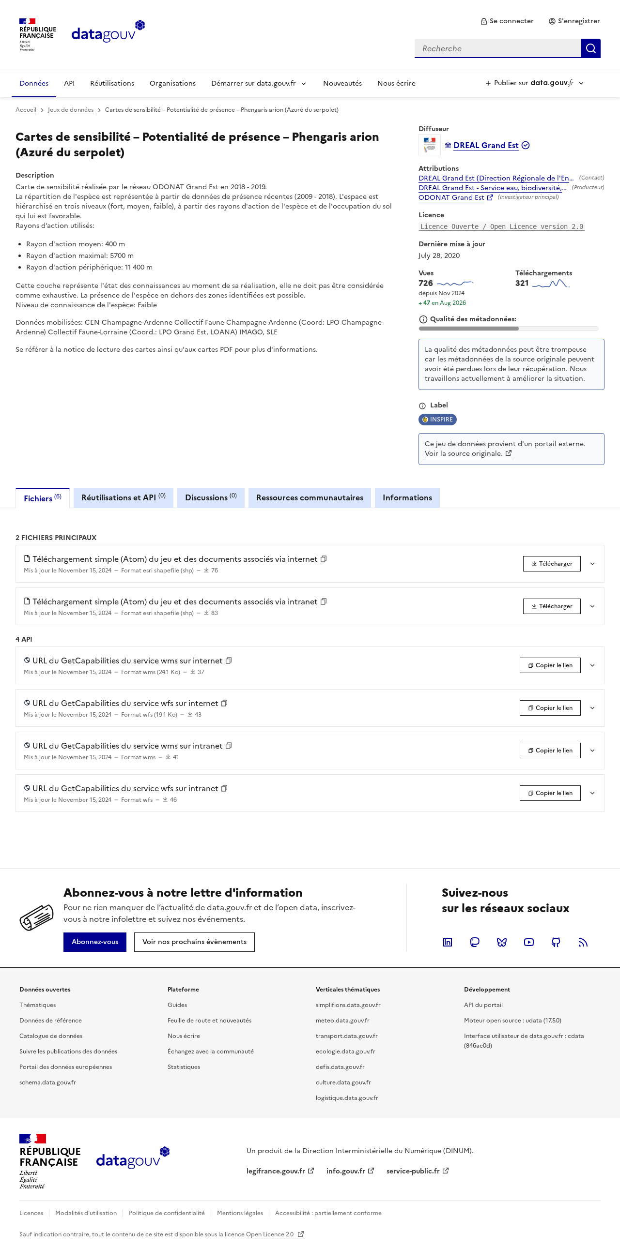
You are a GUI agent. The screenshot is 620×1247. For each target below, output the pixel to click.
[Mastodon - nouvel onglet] (474, 942)
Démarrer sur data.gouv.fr (253, 83)
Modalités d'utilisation (86, 1213)
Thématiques (37, 1005)
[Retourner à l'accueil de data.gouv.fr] (108, 34)
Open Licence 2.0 (270, 1234)
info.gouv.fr (345, 1171)
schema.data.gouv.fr (47, 1082)
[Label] (422, 406)
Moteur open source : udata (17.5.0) (512, 1020)
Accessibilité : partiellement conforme (328, 1213)
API (69, 83)
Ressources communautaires (309, 497)
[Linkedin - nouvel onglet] (447, 942)
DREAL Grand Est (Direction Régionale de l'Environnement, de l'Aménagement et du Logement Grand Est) (496, 178)
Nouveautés (342, 83)
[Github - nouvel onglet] (556, 942)
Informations (407, 497)
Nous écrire (396, 83)
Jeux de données (70, 109)
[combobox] (508, 48)
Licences (31, 1213)
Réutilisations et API (123, 497)
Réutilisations (112, 83)
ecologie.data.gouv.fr (345, 1051)
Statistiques (184, 1067)
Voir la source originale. (464, 454)
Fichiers (43, 498)
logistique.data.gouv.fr (347, 1098)
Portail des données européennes (65, 1067)
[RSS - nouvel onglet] (583, 942)
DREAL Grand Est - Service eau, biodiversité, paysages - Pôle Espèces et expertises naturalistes (493, 188)
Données (33, 83)
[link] (507, 21)
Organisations (173, 83)
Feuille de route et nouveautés (209, 1020)
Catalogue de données (50, 1036)
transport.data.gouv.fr (347, 1036)
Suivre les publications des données (68, 1051)
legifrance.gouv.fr (276, 1171)
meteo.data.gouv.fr (343, 1020)
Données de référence (50, 1020)
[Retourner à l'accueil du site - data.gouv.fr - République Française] (133, 1161)
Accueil (26, 109)
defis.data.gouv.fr (340, 1067)
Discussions (211, 497)
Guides (177, 1005)
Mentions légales (240, 1213)
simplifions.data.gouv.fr (348, 1005)
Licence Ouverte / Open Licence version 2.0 (501, 226)
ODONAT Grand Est (451, 198)
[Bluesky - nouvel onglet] (502, 942)
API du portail (483, 1005)
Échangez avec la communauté (211, 1051)
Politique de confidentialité (167, 1213)
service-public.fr (413, 1171)
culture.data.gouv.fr (343, 1082)
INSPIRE (441, 419)
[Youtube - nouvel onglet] (529, 942)
